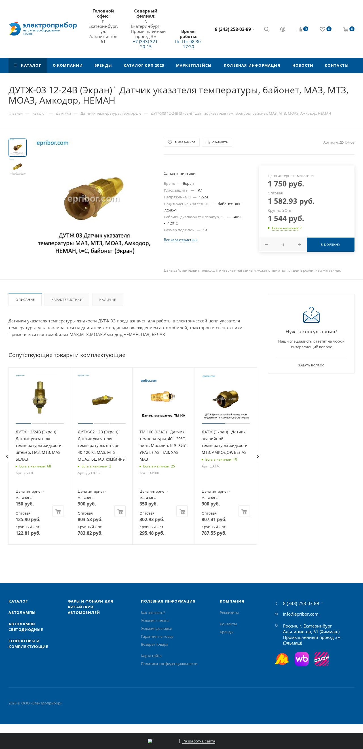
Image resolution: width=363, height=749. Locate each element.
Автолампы (22, 612)
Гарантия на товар (157, 636)
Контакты (228, 623)
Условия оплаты (155, 620)
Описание (25, 299)
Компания (232, 601)
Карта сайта (151, 655)
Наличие (107, 299)
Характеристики (67, 299)
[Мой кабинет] (282, 29)
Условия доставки (156, 628)
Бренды (226, 631)
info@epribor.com (300, 614)
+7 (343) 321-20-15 (146, 44)
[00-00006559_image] (93, 199)
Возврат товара (154, 644)
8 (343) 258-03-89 (233, 29)
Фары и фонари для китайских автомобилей (91, 607)
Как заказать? (153, 612)
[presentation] (6, 456)
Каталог (18, 601)
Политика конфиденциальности (169, 663)
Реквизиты (229, 612)
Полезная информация (168, 601)
